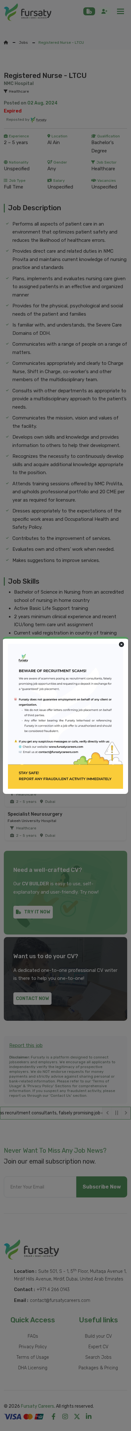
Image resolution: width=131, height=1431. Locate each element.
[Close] (121, 645)
